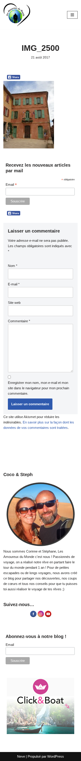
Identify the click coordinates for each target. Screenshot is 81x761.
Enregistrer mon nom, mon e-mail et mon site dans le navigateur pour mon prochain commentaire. (38, 388)
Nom (12, 266)
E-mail (14, 284)
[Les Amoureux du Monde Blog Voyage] (16, 15)
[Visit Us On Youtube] (48, 616)
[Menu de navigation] (72, 15)
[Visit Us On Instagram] (40, 616)
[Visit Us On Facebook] (33, 616)
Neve (21, 756)
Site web (14, 302)
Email (11, 184)
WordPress (55, 756)
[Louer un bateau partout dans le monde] (40, 706)
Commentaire (19, 321)
